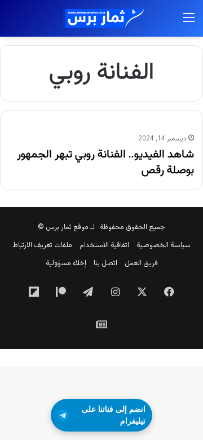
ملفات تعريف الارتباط (42, 245)
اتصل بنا (105, 263)
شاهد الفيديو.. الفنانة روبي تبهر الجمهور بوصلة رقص (105, 162)
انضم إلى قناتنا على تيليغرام (113, 414)
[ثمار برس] (101, 18)
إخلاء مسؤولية (66, 263)
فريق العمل (141, 263)
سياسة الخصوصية (163, 245)
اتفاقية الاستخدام (104, 245)
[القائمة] (189, 23)
